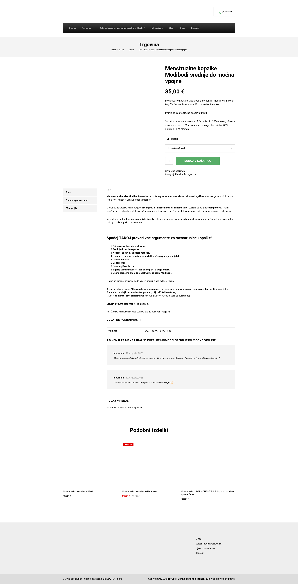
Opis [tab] (68, 192)
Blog (171, 28)
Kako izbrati (157, 28)
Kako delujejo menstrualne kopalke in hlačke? (122, 28)
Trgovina (86, 28)
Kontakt (195, 28)
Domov (72, 28)
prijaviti (138, 407)
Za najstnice (190, 174)
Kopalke (179, 174)
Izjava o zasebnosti (205, 548)
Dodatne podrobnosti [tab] (77, 200)
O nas (182, 28)
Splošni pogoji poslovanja (208, 543)
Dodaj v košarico (197, 160)
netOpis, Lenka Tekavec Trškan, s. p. (188, 578)
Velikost (172, 139)
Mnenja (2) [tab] (71, 208)
